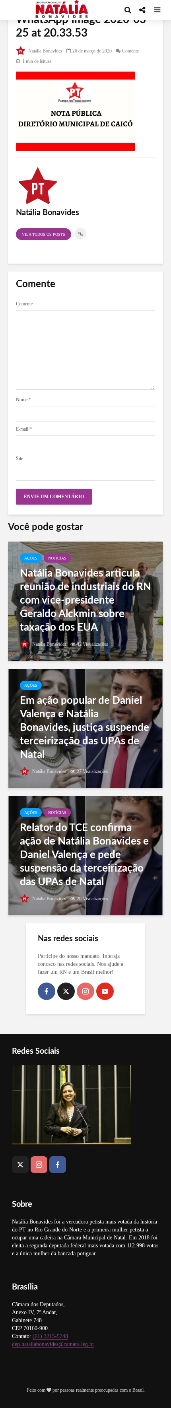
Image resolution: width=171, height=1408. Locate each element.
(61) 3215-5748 (50, 1336)
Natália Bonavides (44, 51)
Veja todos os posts (43, 234)
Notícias (57, 558)
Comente (130, 51)
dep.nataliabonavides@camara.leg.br (53, 1344)
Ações (30, 558)
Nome (23, 399)
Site (19, 458)
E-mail (24, 429)
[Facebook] (46, 991)
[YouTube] (105, 991)
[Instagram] (85, 991)
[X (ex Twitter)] (66, 991)
